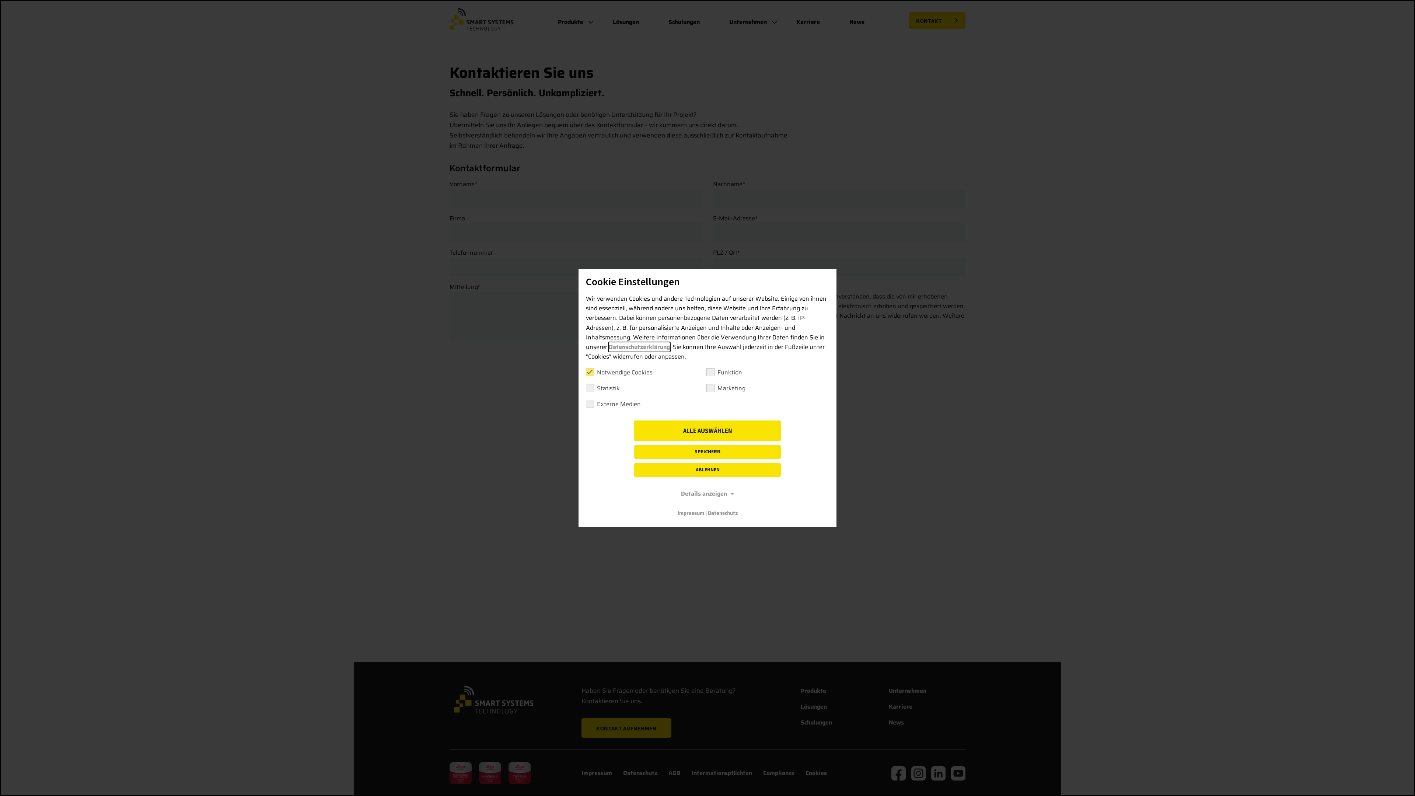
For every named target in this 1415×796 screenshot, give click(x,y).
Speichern (707, 451)
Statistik (608, 388)
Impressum (691, 513)
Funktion (729, 372)
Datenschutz (723, 513)
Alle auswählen (707, 431)
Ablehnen (708, 470)
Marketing (731, 388)
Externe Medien (619, 404)
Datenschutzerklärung (639, 347)
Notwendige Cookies (625, 372)
